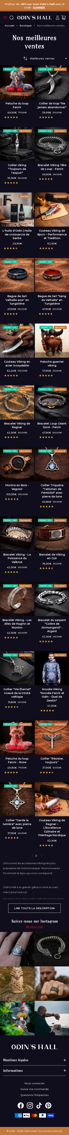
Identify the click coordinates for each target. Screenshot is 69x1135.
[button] (11, 117)
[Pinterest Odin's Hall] (48, 1105)
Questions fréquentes (35, 1094)
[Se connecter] (57, 17)
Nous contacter (34, 1083)
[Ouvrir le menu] (5, 17)
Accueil (9, 25)
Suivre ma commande (35, 1089)
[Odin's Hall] (34, 17)
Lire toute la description (34, 908)
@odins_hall (34, 926)
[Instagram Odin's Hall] (30, 1105)
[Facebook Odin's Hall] (21, 1105)
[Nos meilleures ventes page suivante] (41, 855)
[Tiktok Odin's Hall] (39, 1105)
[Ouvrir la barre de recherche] (11, 17)
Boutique (26, 25)
